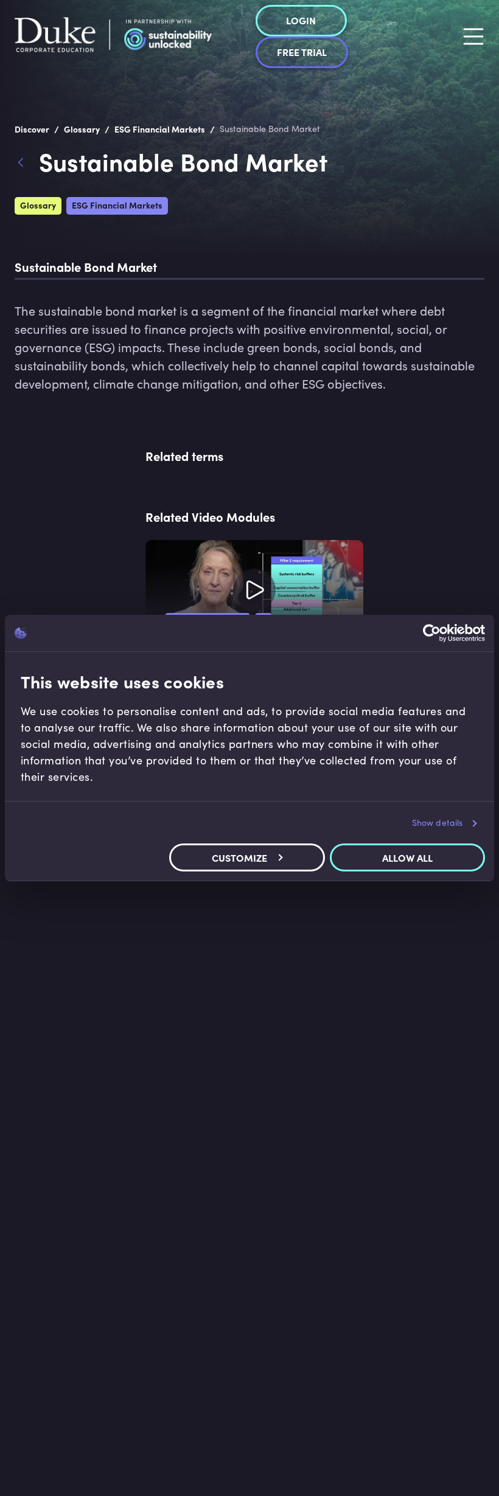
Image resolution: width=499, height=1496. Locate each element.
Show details (437, 822)
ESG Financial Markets (117, 205)
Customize (239, 857)
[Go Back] (27, 164)
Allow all (407, 857)
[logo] (113, 36)
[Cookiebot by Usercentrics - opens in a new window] (432, 633)
